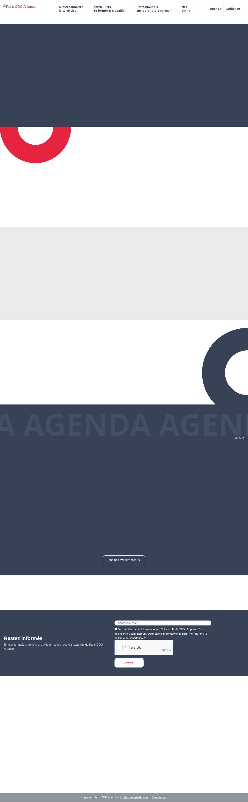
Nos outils (186, 9)
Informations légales (134, 797)
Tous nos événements (122, 560)
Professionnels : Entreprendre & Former (154, 9)
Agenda (215, 8)
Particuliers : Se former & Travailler (110, 9)
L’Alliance (233, 8)
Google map (159, 797)
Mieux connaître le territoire (71, 9)
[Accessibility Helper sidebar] (243, 797)
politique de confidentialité (130, 637)
